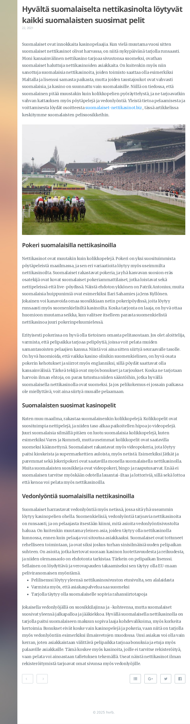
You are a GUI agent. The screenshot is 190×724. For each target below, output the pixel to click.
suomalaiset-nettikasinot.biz (113, 107)
